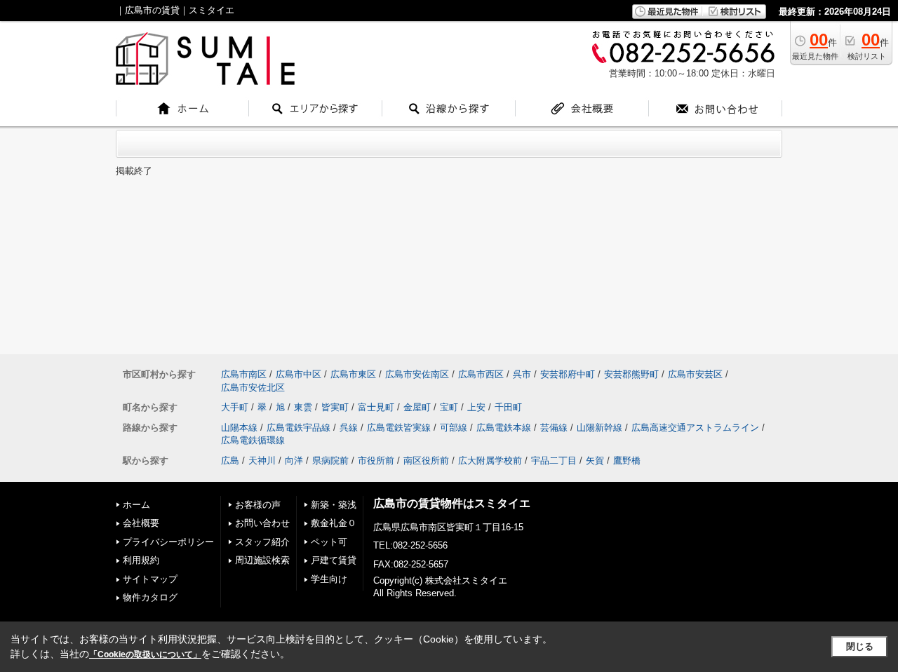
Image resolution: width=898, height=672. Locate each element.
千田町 (508, 407)
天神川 (262, 460)
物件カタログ (150, 597)
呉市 (522, 374)
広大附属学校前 (490, 460)
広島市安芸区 (695, 374)
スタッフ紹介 (262, 542)
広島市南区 (244, 374)
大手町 (234, 407)
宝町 (449, 407)
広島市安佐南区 (417, 374)
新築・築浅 (333, 504)
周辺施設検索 (262, 560)
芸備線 (554, 427)
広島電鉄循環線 (253, 440)
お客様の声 (258, 504)
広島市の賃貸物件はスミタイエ (451, 503)
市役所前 (376, 460)
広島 (230, 460)
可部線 (453, 427)
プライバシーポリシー (168, 542)
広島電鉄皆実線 (399, 427)
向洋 (294, 460)
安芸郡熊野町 (631, 374)
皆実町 (335, 407)
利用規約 (141, 560)
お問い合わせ (262, 523)
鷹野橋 (627, 460)
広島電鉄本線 (503, 427)
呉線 (349, 427)
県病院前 (330, 460)
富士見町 (376, 407)
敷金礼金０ (333, 523)
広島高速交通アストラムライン (695, 427)
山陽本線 (239, 427)
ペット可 (329, 542)
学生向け (329, 579)
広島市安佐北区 (253, 387)
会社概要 (141, 523)
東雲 (303, 407)
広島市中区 (298, 374)
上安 (476, 407)
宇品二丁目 (554, 460)
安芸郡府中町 (567, 374)
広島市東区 (353, 374)
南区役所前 (426, 460)
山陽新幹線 (599, 427)
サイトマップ (150, 579)
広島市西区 (481, 374)
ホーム (136, 504)
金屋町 (417, 407)
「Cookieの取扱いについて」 (145, 654)
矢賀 (595, 460)
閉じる (859, 646)
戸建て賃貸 (333, 560)
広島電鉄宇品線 (298, 427)
